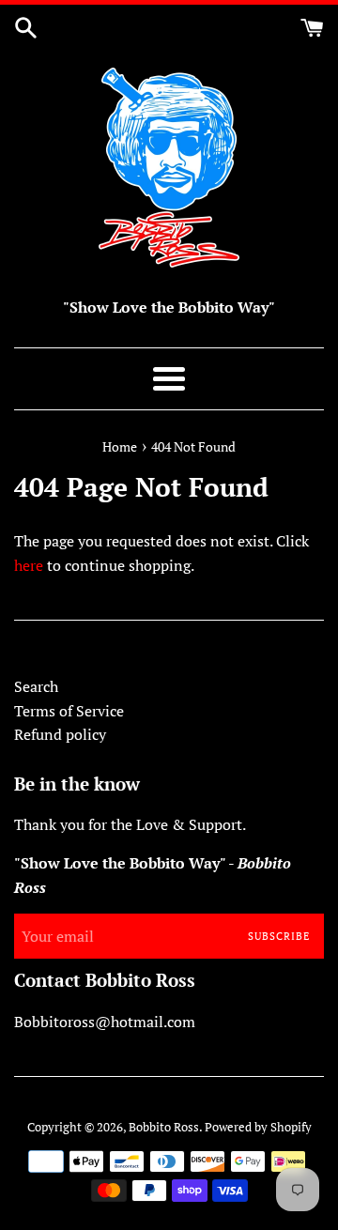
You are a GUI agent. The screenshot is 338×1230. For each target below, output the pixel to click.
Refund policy (60, 734)
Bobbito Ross (164, 1127)
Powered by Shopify (258, 1127)
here (28, 565)
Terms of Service (69, 710)
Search (36, 686)
